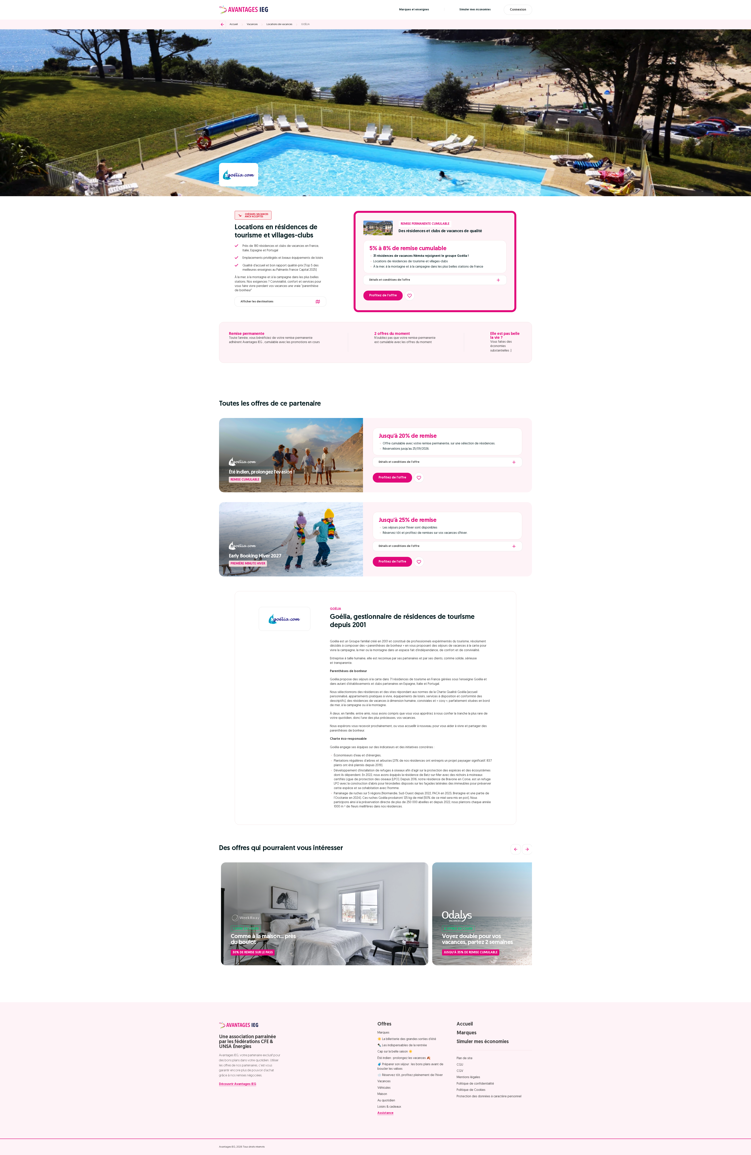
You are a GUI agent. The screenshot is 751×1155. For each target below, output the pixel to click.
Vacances (252, 24)
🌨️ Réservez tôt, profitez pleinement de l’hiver (410, 1075)
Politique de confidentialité (475, 1083)
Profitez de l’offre (383, 295)
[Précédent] (516, 849)
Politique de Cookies (471, 1090)
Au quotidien (386, 1100)
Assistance (385, 1113)
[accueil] (243, 10)
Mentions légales (468, 1077)
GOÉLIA (305, 24)
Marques (383, 1032)
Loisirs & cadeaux (389, 1106)
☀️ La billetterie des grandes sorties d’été (406, 1039)
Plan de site (465, 1058)
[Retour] (222, 24)
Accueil (234, 24)
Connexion (518, 9)
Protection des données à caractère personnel (489, 1096)
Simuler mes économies (475, 9)
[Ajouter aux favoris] (409, 295)
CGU (460, 1064)
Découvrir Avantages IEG (237, 1084)
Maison (382, 1094)
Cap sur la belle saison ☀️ (394, 1051)
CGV (460, 1071)
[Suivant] (527, 849)
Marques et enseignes (414, 9)
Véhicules (384, 1087)
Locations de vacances (279, 24)
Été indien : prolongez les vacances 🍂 (403, 1058)
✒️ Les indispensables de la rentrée (402, 1045)
